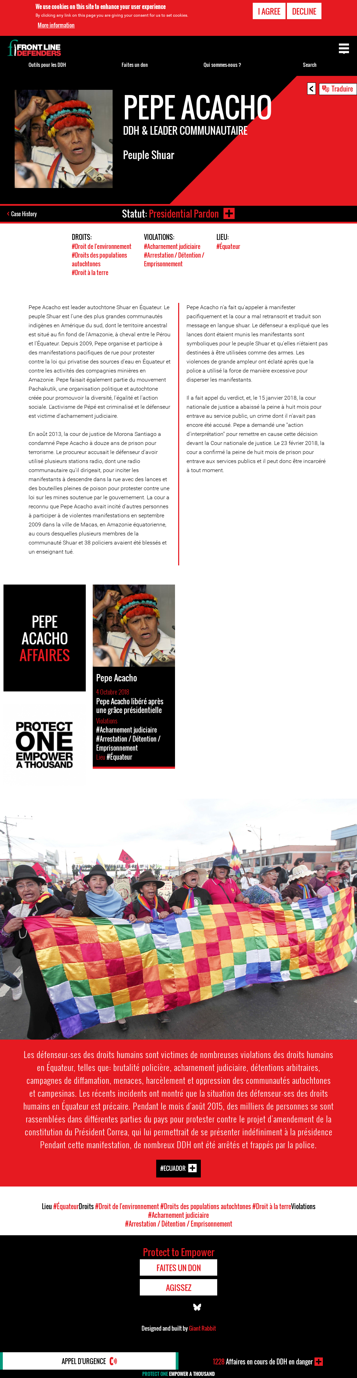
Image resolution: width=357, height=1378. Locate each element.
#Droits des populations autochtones (99, 259)
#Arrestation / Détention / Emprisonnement (174, 259)
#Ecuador (172, 1168)
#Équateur (228, 246)
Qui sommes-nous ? (222, 64)
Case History (24, 214)
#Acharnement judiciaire (172, 246)
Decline (304, 11)
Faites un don (135, 64)
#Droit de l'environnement (101, 246)
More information (56, 25)
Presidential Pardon (184, 213)
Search (310, 64)
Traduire (342, 88)
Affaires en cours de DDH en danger (263, 1361)
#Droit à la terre (90, 272)
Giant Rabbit (202, 1328)
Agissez (178, 1287)
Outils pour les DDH (47, 64)
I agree (269, 11)
